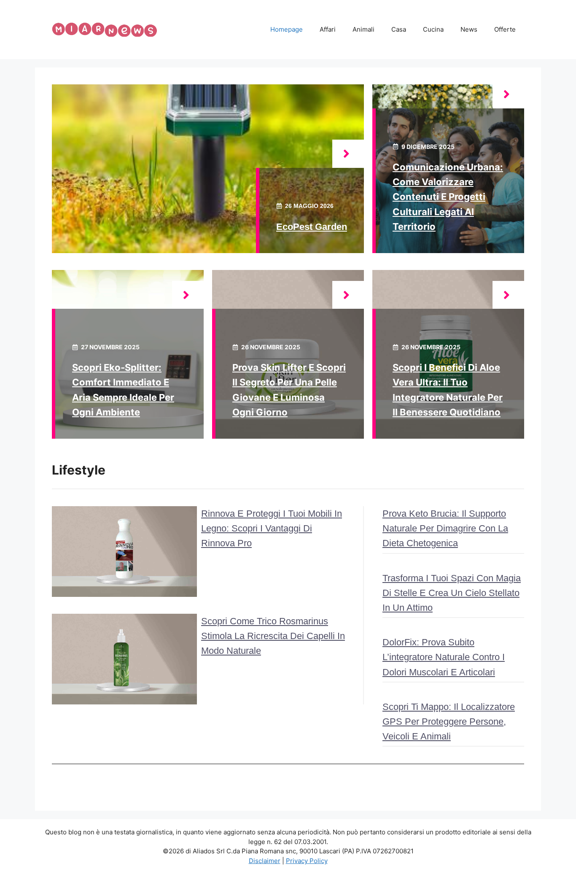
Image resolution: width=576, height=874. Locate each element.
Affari (328, 29)
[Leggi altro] (348, 154)
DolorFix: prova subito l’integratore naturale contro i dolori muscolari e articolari (443, 657)
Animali (363, 29)
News (468, 29)
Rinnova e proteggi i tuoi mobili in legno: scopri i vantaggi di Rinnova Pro (271, 528)
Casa (398, 29)
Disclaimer (264, 861)
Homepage (286, 29)
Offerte (505, 29)
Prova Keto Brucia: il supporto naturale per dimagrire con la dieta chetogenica (445, 528)
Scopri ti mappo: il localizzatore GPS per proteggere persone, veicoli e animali (448, 721)
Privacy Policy (307, 861)
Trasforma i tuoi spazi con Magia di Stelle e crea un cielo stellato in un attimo (451, 593)
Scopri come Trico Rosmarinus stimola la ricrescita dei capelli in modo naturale (273, 636)
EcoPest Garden (311, 226)
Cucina (433, 29)
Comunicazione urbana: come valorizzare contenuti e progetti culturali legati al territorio (448, 197)
